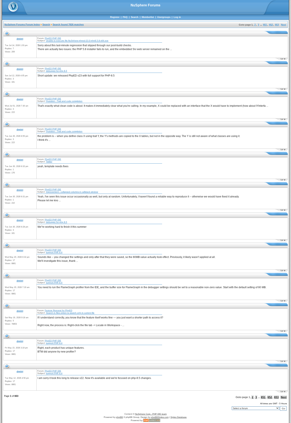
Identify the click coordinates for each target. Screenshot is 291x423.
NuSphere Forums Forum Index (22, 24)
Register (115, 17)
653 (277, 24)
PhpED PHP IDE (53, 38)
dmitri (20, 38)
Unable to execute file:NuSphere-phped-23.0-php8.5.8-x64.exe (77, 40)
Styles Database (178, 417)
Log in (177, 17)
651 (265, 24)
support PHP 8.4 (54, 252)
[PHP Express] (151, 420)
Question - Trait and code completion (64, 101)
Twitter (49, 161)
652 (271, 24)
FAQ (125, 17)
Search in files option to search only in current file (70, 313)
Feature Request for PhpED (58, 310)
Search (134, 17)
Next (283, 24)
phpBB (119, 417)
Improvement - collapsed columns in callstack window (72, 192)
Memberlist (148, 17)
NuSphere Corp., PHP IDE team (151, 414)
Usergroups (163, 17)
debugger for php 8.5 (56, 71)
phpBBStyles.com (160, 417)
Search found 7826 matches (68, 24)
